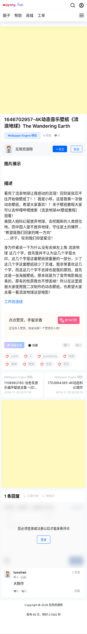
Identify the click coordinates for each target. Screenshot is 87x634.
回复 (77, 591)
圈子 (6, 15)
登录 (43, 540)
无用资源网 (55, 605)
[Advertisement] (43, 70)
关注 (61, 149)
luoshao (19, 572)
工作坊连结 (13, 301)
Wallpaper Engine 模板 (22, 135)
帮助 (18, 15)
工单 (41, 15)
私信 (76, 149)
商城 (29, 15)
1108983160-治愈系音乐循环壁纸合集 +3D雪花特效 (21, 387)
